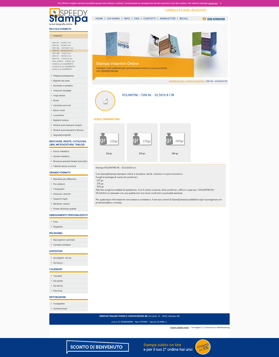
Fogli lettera (59, 95)
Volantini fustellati (62, 90)
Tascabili (57, 276)
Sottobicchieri (60, 308)
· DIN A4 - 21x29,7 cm (61, 43)
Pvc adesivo (59, 184)
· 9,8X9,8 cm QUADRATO (62, 64)
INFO (127, 18)
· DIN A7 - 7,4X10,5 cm (61, 56)
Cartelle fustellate (62, 245)
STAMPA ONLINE (176, 81)
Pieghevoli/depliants (63, 76)
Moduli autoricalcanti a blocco (68, 130)
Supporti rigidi (60, 199)
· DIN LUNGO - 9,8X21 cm (63, 61)
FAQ (136, 18)
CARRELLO (172, 10)
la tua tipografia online (60, 24)
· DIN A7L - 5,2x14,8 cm (61, 59)
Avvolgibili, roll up (62, 258)
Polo (55, 222)
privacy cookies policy (179, 327)
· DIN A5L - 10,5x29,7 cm (62, 48)
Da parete (58, 281)
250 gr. (175, 153)
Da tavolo (58, 286)
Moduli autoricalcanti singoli (67, 125)
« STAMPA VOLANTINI (194, 81)
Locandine (58, 115)
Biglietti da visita (61, 81)
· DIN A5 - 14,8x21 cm (61, 45)
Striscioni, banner (62, 194)
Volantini (57, 36)
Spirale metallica (61, 156)
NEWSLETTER (167, 18)
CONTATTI (149, 18)
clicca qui (213, 3)
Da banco (58, 263)
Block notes (59, 110)
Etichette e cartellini (63, 86)
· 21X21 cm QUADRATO (61, 69)
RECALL (184, 18)
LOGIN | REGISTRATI (193, 10)
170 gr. (142, 153)
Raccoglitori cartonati (64, 240)
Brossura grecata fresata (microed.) (70, 161)
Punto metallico (61, 151)
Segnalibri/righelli (62, 135)
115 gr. (109, 153)
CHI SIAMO (113, 18)
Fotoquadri (58, 189)
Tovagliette (59, 304)
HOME (99, 18)
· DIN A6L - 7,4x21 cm (61, 53)
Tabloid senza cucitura (64, 166)
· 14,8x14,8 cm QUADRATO (63, 67)
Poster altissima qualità (64, 209)
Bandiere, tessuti (61, 204)
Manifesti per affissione (64, 179)
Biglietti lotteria (61, 120)
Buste (56, 100)
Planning (57, 291)
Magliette (58, 227)
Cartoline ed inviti (62, 105)
